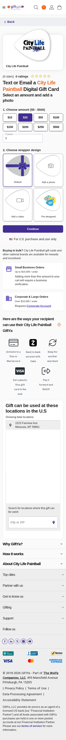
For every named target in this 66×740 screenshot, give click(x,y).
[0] (59, 7)
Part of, (30, 677)
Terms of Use (37, 688)
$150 (10, 127)
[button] (33, 425)
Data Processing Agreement (22, 694)
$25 (25, 117)
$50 (40, 117)
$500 (56, 127)
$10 (10, 117)
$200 (25, 127)
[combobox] (29, 522)
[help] (60, 325)
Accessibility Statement (19, 700)
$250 (41, 127)
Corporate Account (39, 306)
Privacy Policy (14, 688)
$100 (56, 117)
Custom (9, 134)
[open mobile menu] (4, 7)
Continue (33, 229)
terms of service (31, 726)
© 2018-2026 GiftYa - (17, 673)
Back (11, 21)
